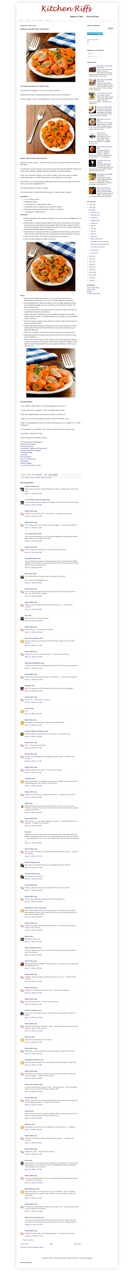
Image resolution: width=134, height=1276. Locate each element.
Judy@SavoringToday (32, 1060)
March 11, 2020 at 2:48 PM (33, 736)
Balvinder (28, 1037)
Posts (91, 53)
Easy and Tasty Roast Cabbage (30, 450)
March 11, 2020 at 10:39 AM (33, 620)
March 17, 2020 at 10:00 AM (33, 1211)
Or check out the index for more (30, 465)
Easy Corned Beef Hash (28, 459)
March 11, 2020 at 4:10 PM (33, 786)
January (93, 253)
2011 (91, 277)
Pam (26, 615)
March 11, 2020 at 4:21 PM (33, 797)
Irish (46, 477)
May (92, 231)
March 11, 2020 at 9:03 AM (33, 493)
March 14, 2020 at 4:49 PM (33, 1129)
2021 (91, 207)
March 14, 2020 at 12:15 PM (33, 1105)
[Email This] (49, 475)
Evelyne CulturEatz (31, 1010)
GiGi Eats (28, 685)
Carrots (32, 477)
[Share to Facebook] (55, 475)
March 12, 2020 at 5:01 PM (33, 1053)
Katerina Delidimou (31, 948)
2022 (91, 204)
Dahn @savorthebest (32, 638)
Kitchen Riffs (29, 511)
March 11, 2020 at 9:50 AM (33, 596)
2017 (91, 261)
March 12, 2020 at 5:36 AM (33, 955)
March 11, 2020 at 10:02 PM (33, 879)
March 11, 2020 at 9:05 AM (33, 505)
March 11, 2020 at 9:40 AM (33, 567)
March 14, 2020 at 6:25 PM (33, 1143)
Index (34, 20)
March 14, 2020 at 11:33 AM (33, 1091)
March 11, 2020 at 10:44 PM (33, 930)
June (92, 228)
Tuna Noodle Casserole (104, 93)
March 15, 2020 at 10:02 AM (33, 1183)
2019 (91, 256)
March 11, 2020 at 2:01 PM (33, 713)
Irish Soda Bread (25, 457)
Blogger (89, 1258)
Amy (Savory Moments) (32, 663)
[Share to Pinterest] (56, 475)
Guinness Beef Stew (27, 446)
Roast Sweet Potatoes (104, 188)
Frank (27, 1160)
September (94, 220)
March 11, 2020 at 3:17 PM (33, 748)
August (93, 223)
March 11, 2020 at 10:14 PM (33, 890)
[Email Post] (45, 474)
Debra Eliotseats (30, 1189)
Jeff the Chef (29, 961)
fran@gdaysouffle (31, 558)
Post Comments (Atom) (36, 1247)
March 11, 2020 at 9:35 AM (33, 552)
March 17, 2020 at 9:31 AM (33, 1198)
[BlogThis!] (51, 475)
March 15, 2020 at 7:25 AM (33, 1169)
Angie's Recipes (30, 486)
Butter (27, 477)
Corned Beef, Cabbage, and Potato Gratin (33, 448)
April (92, 234)
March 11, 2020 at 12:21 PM (33, 679)
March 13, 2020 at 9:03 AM (33, 1078)
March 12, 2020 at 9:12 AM (33, 1004)
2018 (91, 259)
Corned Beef (24, 461)
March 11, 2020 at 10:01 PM (33, 867)
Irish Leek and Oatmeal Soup (100, 241)
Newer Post (24, 1244)
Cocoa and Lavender (32, 1084)
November (94, 215)
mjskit (27, 803)
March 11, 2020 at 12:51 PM (33, 691)
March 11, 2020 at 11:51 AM (33, 668)
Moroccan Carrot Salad (27, 444)
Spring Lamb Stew (96, 239)
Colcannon (23, 455)
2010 (91, 280)
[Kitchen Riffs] (93, 46)
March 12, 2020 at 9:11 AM (33, 981)
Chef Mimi (28, 778)
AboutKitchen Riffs (93, 287)
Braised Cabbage (25, 463)
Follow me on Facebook (92, 39)
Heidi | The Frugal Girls (32, 1217)
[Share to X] (53, 475)
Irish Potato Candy (26, 452)
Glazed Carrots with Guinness (100, 244)
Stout (50, 477)
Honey (42, 477)
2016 (91, 264)
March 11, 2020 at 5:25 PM (33, 825)
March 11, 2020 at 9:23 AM (33, 541)
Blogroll (89, 291)
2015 (91, 267)
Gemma (27, 1111)
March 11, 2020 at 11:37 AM (33, 657)
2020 (91, 210)
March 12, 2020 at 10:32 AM (33, 1017)
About (27, 20)
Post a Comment (28, 1240)
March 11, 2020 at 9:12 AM (33, 516)
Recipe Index (91, 289)
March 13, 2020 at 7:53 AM (33, 1065)
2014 (91, 269)
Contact (47, 20)
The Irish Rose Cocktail (98, 247)
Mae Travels (29, 573)
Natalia (27, 936)
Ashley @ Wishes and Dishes (34, 731)
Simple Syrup (101, 133)
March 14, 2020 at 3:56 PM (33, 1118)
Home (21, 20)
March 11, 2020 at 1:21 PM (33, 702)
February (94, 250)
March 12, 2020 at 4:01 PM (33, 1042)
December (94, 212)
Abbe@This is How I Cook (33, 908)
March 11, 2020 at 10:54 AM (33, 632)
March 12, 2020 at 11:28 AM (33, 1031)
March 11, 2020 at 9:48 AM (33, 583)
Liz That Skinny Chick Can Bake (35, 499)
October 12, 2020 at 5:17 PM (34, 1236)
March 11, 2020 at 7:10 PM (33, 856)
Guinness (37, 477)
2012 (91, 275)
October (93, 217)
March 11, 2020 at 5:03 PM (33, 812)
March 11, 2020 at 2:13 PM (33, 725)
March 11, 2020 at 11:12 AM (33, 645)
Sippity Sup (29, 720)
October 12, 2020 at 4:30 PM (34, 1224)
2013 (91, 272)
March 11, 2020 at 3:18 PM (33, 772)
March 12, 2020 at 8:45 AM (33, 968)
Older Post (77, 1244)
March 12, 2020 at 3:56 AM (33, 941)
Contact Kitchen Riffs (93, 293)
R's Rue (27, 708)
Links (40, 20)
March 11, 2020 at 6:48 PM (33, 843)
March (93, 236)
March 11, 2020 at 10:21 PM (33, 917)
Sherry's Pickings (30, 862)
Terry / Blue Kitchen (31, 534)
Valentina (28, 1124)
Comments (93, 56)
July (92, 225)
